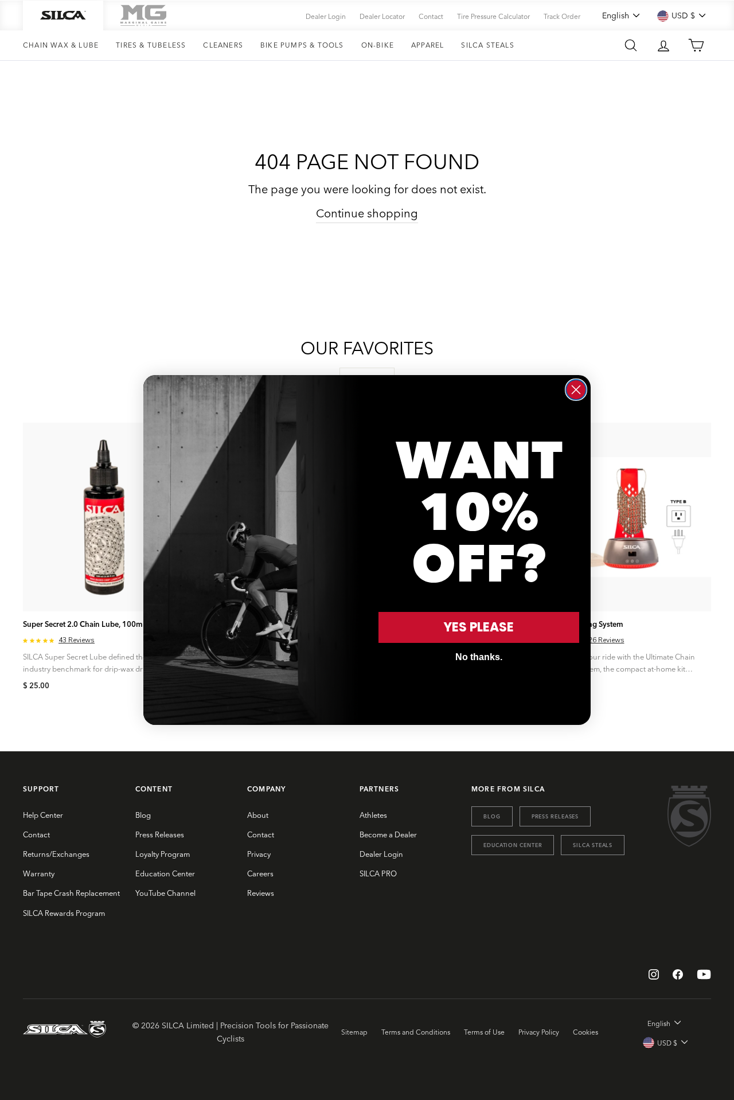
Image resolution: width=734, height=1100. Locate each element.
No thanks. (478, 657)
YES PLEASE (479, 627)
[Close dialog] (576, 390)
